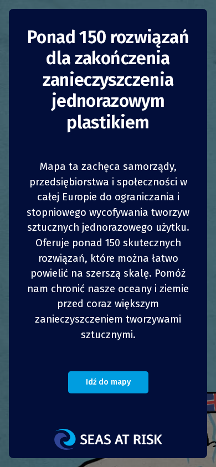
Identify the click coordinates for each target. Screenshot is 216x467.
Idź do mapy (108, 382)
